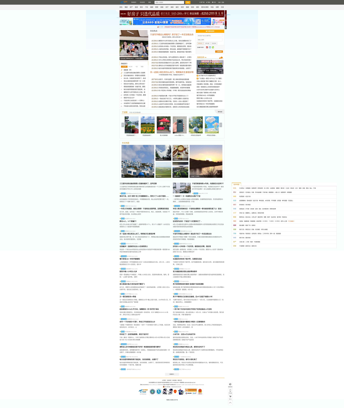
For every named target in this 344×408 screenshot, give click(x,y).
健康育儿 (247, 213)
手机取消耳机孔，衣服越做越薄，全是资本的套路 (174, 87)
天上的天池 (159, 159)
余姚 (303, 188)
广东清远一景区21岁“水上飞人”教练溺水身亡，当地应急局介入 (219, 78)
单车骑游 (284, 200)
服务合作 (180, 380)
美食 (172, 7)
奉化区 (292, 188)
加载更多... (172, 374)
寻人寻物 (266, 188)
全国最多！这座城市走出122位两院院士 (134, 246)
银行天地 (241, 237)
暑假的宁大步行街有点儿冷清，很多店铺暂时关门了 (174, 41)
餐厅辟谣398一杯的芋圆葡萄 (206, 104)
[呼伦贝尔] (163, 162)
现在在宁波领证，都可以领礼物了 (134, 84)
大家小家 (176, 243)
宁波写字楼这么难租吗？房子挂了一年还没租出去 (172, 34)
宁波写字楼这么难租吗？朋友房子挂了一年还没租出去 (192, 234)
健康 (187, 7)
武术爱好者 (265, 209)
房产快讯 (155, 79)
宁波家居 (241, 246)
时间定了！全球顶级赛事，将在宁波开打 (134, 334)
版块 (149, 2)
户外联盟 (273, 200)
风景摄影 (289, 192)
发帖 (208, 2)
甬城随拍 (271, 192)
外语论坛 (284, 217)
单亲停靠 (258, 221)
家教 (265, 217)
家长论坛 (247, 217)
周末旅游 (249, 200)
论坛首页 (142, 2)
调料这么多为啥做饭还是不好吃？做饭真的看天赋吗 (174, 65)
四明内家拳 (273, 209)
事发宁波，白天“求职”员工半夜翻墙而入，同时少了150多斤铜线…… (144, 196)
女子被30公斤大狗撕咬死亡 (207, 75)
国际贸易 (247, 237)
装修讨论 (254, 246)
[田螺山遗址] (180, 162)
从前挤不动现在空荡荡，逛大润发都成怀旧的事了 (174, 104)
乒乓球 (247, 209)
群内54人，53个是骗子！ (128, 221)
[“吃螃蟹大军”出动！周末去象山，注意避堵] (210, 61)
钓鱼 (253, 192)
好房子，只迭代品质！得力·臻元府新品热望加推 (173, 79)
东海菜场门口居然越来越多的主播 (134, 103)
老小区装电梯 (164, 135)
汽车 (146, 7)
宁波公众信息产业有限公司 (169, 384)
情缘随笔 (252, 221)
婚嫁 (151, 7)
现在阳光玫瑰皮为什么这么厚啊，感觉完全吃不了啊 (174, 63)
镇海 (300, 188)
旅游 (136, 7)
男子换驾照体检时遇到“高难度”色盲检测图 (188, 284)
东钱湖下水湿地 (194, 176)
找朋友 (241, 221)
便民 (197, 7)
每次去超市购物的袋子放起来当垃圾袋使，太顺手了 (174, 68)
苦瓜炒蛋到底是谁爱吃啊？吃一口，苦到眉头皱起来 (174, 85)
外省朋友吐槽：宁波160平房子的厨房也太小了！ (173, 96)
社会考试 (273, 217)
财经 (192, 7)
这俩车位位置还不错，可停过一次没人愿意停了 (173, 101)
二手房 (247, 242)
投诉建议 (174, 380)
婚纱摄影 (241, 225)
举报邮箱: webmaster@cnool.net (187, 382)
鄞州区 (283, 188)
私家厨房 (241, 196)
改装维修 (278, 233)
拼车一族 (272, 233)
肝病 (253, 229)
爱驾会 (259, 233)
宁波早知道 (123, 256)
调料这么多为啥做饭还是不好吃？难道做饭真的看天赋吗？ (141, 347)
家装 (161, 7)
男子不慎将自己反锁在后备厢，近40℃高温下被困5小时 (192, 297)
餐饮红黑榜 (204, 7)
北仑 (296, 188)
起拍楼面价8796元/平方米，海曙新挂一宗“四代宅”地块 (139, 309)
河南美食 (175, 159)
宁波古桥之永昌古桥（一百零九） (134, 100)
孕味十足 (241, 213)
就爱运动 (241, 209)
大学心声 (254, 217)
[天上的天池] (163, 145)
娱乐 (177, 7)
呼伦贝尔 (158, 176)
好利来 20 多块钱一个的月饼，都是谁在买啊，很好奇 (192, 246)
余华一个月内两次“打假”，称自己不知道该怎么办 (137, 322)
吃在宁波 (155, 63)
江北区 (287, 188)
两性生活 (247, 229)
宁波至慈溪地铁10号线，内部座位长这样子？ (208, 183)
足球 (256, 209)
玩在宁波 (255, 200)
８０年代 (264, 221)
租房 (251, 242)
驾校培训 (247, 233)
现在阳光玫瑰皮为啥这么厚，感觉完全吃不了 (189, 347)
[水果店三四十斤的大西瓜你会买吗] (134, 31)
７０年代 (271, 221)
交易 (222, 7)
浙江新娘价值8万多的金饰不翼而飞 (132, 284)
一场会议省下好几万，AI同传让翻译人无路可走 (173, 98)
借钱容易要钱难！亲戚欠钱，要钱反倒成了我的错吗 (174, 52)
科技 (212, 7)
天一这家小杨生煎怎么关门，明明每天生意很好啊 (172, 72)
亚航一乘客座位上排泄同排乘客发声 (208, 87)
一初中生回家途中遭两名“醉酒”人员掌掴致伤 (189, 322)
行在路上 (290, 200)
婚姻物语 (246, 221)
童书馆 (279, 217)
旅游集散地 (242, 200)
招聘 (217, 7)
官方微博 (161, 27)
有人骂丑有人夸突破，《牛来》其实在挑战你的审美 (174, 90)
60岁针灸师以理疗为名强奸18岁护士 (208, 90)
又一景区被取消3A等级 (128, 297)
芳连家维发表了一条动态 (133, 135)
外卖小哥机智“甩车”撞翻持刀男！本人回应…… (212, 81)
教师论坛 (241, 217)
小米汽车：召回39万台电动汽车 (184, 334)
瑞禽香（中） (128, 70)
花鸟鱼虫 (247, 192)
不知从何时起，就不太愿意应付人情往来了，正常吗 (174, 57)
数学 (268, 217)
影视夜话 (241, 204)
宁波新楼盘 (257, 242)
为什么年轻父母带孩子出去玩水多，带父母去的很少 (174, 60)
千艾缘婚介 (291, 221)
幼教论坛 (254, 213)
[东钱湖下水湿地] (206, 145)
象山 (311, 188)
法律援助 (247, 188)
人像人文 (277, 192)
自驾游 (279, 200)
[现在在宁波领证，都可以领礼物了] (172, 37)
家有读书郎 (261, 213)
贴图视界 (123, 269)
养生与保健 (264, 229)
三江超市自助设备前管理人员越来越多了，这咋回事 (174, 43)
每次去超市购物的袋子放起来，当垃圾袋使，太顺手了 (139, 359)
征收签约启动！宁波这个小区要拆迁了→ (187, 221)
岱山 (123, 176)
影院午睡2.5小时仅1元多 (204, 98)
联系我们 (169, 380)
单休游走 (261, 200)
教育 (156, 7)
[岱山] (137, 145)
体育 (182, 7)
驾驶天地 (241, 233)
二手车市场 (265, 233)
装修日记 (247, 246)
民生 (121, 7)
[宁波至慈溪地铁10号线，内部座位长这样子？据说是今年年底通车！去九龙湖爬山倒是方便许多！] (182, 183)
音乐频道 (247, 204)
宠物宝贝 (241, 192)
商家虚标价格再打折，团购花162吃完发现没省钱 (173, 107)
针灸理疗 (257, 229)
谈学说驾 (254, 233)
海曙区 (278, 188)
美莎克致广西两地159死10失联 (206, 92)
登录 (223, 2)
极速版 (172, 400)
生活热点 (155, 41)
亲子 (167, 7)
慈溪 (307, 188)
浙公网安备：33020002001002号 (173, 386)
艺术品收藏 (258, 192)
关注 (214, 2)
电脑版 (168, 400)
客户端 (176, 400)
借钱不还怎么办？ (129, 98)
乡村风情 (267, 200)
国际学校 (260, 217)
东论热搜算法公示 (153, 382)
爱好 (141, 7)
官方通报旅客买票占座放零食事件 (207, 107)
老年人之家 (284, 221)
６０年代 (277, 221)
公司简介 (164, 380)
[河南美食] (180, 145)
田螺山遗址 (176, 176)
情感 (126, 7)
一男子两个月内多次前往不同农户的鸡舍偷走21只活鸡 (192, 309)
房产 (131, 7)
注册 (219, 2)
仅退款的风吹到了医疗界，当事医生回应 (209, 101)
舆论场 (122, 206)
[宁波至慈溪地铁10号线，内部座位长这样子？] (172, 74)
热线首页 (133, 2)
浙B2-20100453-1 (144, 384)
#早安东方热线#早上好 (213, 135)
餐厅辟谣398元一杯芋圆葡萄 (206, 95)
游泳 (260, 209)
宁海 (314, 188)
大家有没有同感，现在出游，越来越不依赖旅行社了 (174, 49)
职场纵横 (260, 188)
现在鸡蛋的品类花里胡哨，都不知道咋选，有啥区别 (174, 82)
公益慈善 (272, 188)
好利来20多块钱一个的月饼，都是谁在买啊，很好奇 (174, 46)
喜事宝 (253, 225)
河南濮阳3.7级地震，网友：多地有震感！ (210, 84)
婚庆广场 (247, 225)
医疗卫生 (241, 229)
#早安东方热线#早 (196, 135)
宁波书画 (264, 192)
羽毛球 (252, 209)
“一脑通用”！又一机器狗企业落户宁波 (186, 196)
